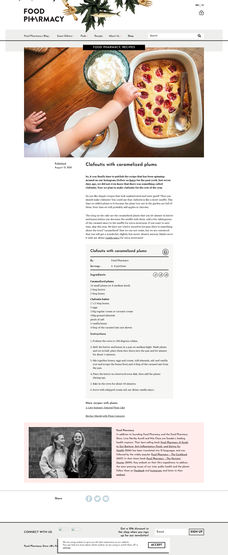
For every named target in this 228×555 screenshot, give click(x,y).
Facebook (139, 470)
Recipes (98, 36)
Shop (131, 36)
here (132, 180)
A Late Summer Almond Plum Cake (105, 407)
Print (165, 252)
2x (160, 275)
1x (155, 275)
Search (199, 35)
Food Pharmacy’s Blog (36, 36)
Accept (156, 545)
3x (166, 275)
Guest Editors (64, 36)
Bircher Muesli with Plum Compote (105, 416)
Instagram (156, 470)
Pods (83, 36)
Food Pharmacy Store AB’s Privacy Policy (47, 546)
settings (66, 548)
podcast (120, 475)
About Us (114, 36)
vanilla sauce (112, 237)
